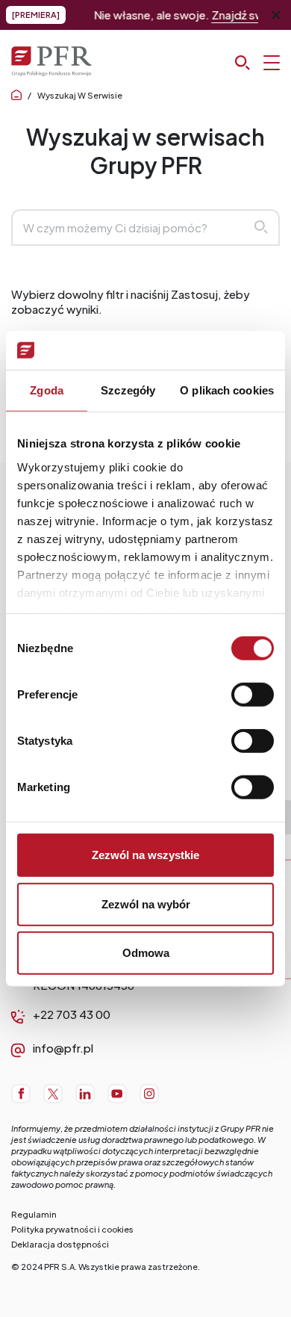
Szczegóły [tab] (128, 390)
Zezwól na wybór (145, 903)
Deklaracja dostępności (60, 1244)
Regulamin (34, 1214)
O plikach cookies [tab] (227, 390)
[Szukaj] (257, 62)
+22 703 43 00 (71, 1014)
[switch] (252, 695)
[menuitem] (21, 1093)
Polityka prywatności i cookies (72, 1229)
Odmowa (145, 952)
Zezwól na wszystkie (145, 855)
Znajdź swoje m (237, 14)
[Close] (276, 15)
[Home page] (16, 95)
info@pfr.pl (63, 1048)
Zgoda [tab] (46, 390)
